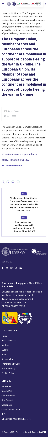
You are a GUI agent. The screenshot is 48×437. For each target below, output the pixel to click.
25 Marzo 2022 (10, 116)
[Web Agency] (43, 432)
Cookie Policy (8, 373)
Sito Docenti (7, 400)
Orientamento (8, 395)
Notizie (14, 13)
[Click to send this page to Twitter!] (8, 182)
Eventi (5, 350)
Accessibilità (7, 359)
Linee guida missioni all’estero (16, 418)
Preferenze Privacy (11, 363)
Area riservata (8, 340)
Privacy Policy (8, 368)
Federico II (7, 386)
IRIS (4, 414)
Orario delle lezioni (11, 409)
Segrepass (7, 405)
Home (4, 13)
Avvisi (4, 354)
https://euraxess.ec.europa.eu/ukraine (19, 154)
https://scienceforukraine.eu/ (15, 160)
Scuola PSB (7, 391)
